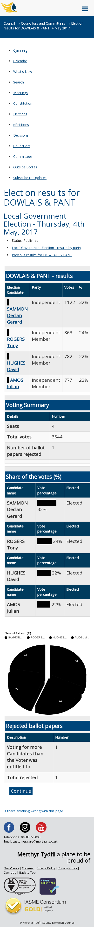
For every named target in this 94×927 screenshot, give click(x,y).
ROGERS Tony (16, 342)
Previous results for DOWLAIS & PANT (42, 255)
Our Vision (11, 868)
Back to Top (27, 873)
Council (9, 23)
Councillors (21, 146)
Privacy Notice (68, 868)
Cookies (28, 868)
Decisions (20, 135)
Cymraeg (20, 50)
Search (18, 82)
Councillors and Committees (43, 23)
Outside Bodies (25, 167)
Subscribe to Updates (30, 177)
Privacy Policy (46, 868)
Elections (20, 114)
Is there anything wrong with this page (33, 811)
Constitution (22, 103)
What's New (22, 71)
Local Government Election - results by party (46, 247)
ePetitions (21, 124)
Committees (23, 156)
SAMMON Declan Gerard (17, 315)
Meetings (20, 92)
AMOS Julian (15, 383)
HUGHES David (16, 366)
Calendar (20, 61)
